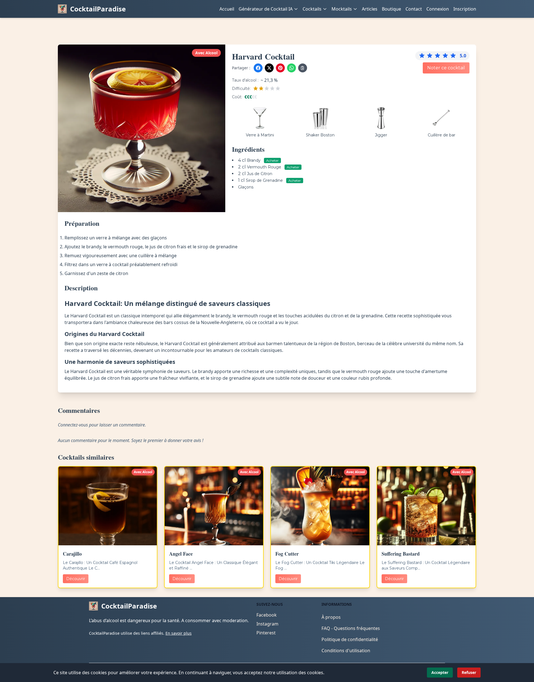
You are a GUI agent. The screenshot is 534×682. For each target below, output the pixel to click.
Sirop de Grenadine (265, 180)
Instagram (267, 624)
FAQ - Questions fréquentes (351, 628)
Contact (414, 9)
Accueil (226, 9)
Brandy (254, 160)
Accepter (439, 672)
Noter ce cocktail (446, 67)
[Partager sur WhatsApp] (291, 67)
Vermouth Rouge (264, 167)
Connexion (437, 9)
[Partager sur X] (269, 67)
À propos (331, 617)
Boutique (391, 9)
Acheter (272, 160)
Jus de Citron (259, 173)
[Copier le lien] (302, 67)
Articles (369, 9)
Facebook (266, 615)
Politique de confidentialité (350, 639)
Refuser (469, 672)
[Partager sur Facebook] (258, 67)
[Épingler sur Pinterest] (280, 67)
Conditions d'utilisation (346, 650)
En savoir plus (178, 633)
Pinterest (266, 633)
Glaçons (245, 187)
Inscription (464, 9)
